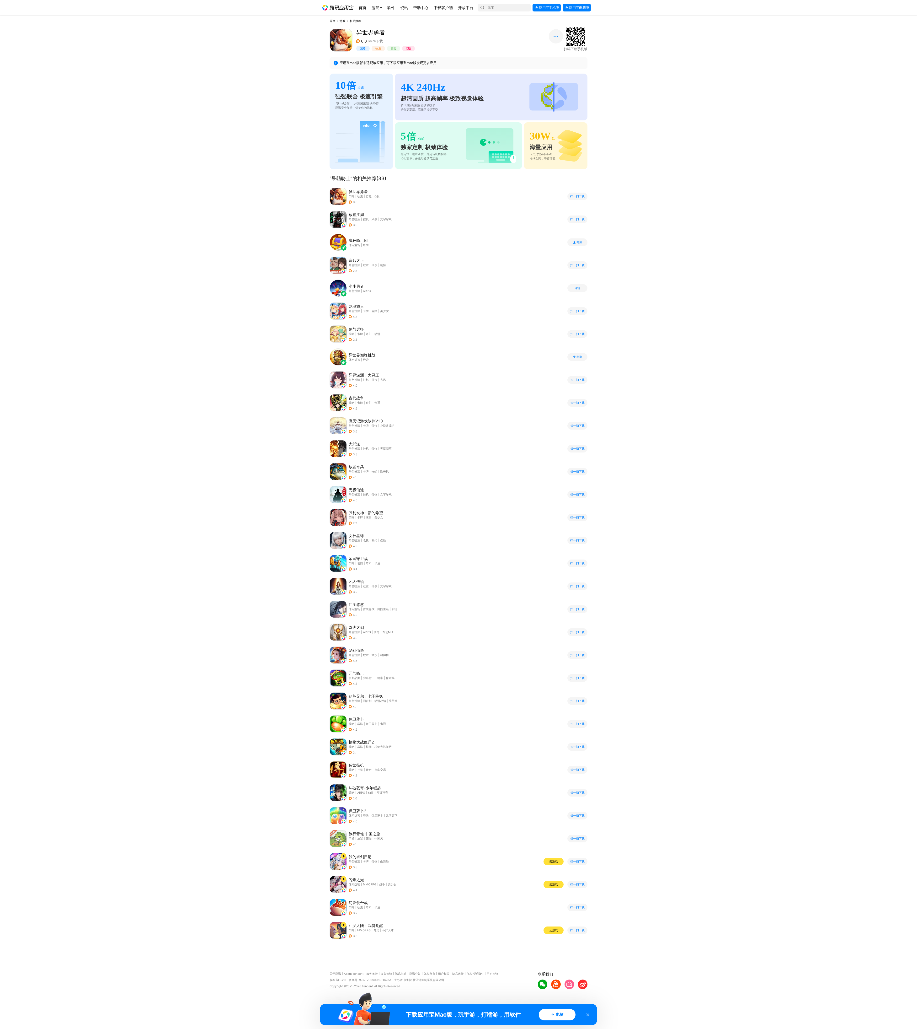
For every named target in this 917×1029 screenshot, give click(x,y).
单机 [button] (351, 838)
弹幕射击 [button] (368, 678)
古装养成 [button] (368, 609)
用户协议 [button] (492, 973)
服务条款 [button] (372, 973)
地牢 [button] (380, 678)
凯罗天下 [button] (391, 815)
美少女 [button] (384, 311)
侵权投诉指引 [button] (475, 973)
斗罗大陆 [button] (388, 930)
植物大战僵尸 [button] (383, 747)
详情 (577, 288)
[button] (337, 8)
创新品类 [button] (354, 678)
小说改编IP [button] (387, 425)
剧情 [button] (383, 265)
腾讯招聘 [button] (400, 973)
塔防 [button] (360, 563)
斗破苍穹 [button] (382, 792)
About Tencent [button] (353, 973)
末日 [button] (369, 517)
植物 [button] (369, 747)
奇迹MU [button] (387, 632)
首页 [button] (332, 21)
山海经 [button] (384, 861)
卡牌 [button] (366, 311)
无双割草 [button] (386, 448)
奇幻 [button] (369, 334)
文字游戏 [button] (386, 219)
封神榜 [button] (384, 655)
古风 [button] (383, 380)
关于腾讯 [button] (335, 973)
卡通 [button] (377, 402)
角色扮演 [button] (354, 219)
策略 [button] (363, 48)
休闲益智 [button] (354, 609)
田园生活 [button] (383, 609)
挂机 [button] (366, 219)
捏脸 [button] (383, 540)
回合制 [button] (367, 701)
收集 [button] (378, 48)
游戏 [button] (342, 21)
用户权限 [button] (443, 973)
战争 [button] (382, 884)
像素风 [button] (390, 678)
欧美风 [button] (384, 471)
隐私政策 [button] (458, 973)
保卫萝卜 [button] (371, 724)
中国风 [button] (378, 838)
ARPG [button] (367, 632)
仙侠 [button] (374, 265)
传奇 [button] (376, 632)
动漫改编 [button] (380, 701)
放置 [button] (366, 265)
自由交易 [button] (380, 769)
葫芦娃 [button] (393, 701)
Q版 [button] (408, 48)
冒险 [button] (393, 48)
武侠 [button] (374, 219)
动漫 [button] (377, 334)
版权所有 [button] (429, 973)
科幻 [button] (374, 540)
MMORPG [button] (369, 884)
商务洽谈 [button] (386, 973)
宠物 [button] (369, 838)
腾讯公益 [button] (415, 973)
